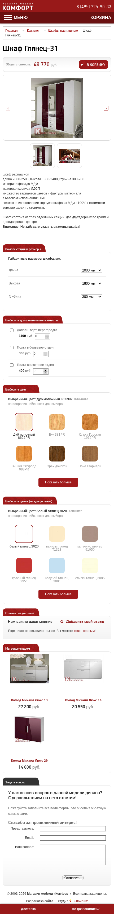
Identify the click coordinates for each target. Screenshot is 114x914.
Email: (30, 838)
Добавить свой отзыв (85, 621)
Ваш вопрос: (25, 847)
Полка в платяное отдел (35, 365)
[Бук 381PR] (57, 422)
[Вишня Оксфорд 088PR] (24, 453)
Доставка (28, 909)
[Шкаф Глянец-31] (57, 108)
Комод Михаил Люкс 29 (29, 761)
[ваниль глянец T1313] (57, 534)
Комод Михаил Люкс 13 (29, 700)
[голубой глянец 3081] (57, 565)
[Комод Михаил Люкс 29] (29, 754)
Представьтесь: (23, 828)
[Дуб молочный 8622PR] (24, 422)
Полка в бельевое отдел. (35, 347)
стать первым (84, 631)
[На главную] (18, 9)
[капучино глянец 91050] (90, 534)
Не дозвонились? (85, 909)
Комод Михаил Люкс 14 (83, 700)
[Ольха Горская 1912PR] (90, 422)
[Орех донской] (57, 453)
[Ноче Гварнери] (90, 453)
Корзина (100, 17)
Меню (20, 17)
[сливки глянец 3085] (90, 565)
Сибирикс (81, 901)
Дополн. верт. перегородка (37, 330)
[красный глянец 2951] (24, 565)
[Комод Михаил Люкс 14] (83, 694)
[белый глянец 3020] (24, 534)
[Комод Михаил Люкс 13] (29, 694)
